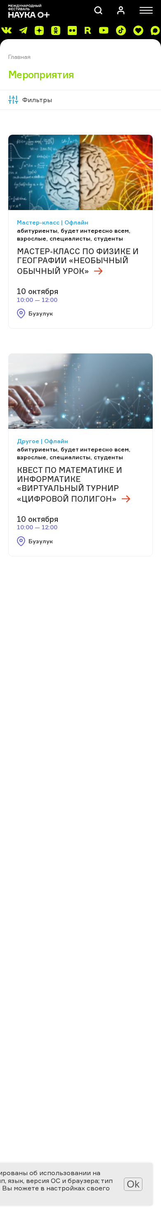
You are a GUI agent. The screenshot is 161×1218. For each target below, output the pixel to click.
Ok (133, 1184)
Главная (19, 56)
